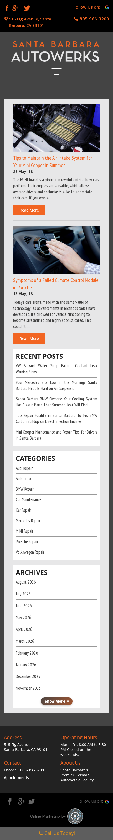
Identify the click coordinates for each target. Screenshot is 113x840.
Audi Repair (24, 468)
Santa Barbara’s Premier (74, 772)
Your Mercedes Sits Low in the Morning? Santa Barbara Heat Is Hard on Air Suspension (56, 385)
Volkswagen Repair (30, 552)
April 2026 (24, 629)
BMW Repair (25, 489)
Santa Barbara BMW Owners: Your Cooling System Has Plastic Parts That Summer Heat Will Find (56, 402)
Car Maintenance (28, 499)
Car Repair (23, 510)
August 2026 (26, 582)
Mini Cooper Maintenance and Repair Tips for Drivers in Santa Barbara (56, 435)
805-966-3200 (94, 19)
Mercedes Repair (28, 520)
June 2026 (24, 606)
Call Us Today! (59, 833)
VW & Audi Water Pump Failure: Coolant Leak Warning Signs (56, 369)
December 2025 (28, 676)
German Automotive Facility (77, 777)
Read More (29, 210)
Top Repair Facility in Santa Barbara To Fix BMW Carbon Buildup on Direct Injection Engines (56, 418)
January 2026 (26, 665)
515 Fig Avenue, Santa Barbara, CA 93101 (30, 22)
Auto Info (23, 478)
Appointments (16, 777)
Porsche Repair (27, 541)
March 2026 (25, 641)
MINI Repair (24, 531)
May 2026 (23, 617)
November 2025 (28, 688)
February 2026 (27, 653)
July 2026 (23, 594)
